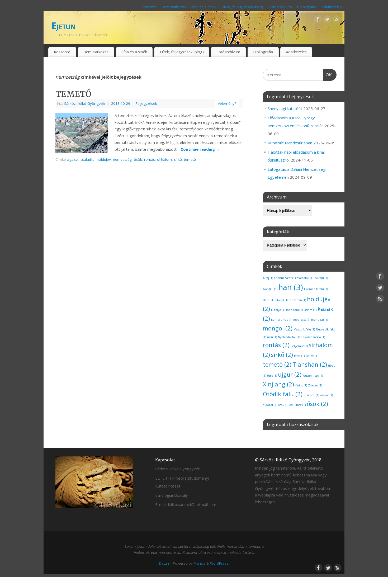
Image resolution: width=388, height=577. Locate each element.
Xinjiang (278, 384)
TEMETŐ (73, 94)
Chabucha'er (285, 278)
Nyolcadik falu (289, 337)
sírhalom (164, 159)
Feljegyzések (146, 103)
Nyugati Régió (313, 337)
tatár (299, 356)
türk (272, 375)
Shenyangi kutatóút (285, 108)
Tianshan (309, 364)
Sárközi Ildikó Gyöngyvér (85, 103)
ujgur (289, 374)
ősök (138, 159)
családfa (87, 159)
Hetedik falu (295, 300)
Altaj (268, 278)
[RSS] (336, 20)
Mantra (199, 563)
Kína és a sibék (203, 6)
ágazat (72, 159)
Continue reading (200, 149)
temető (190, 159)
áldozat (270, 405)
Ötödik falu (282, 394)
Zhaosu (315, 385)
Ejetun (63, 25)
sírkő (178, 159)
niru (272, 337)
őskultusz (297, 405)
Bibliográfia (306, 6)
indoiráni (294, 310)
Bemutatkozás (174, 6)
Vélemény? (227, 103)
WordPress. (219, 563)
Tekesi (312, 356)
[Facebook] (318, 20)
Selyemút (299, 346)
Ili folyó (278, 310)
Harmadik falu (316, 289)
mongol (277, 328)
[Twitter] (327, 20)
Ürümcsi (311, 395)
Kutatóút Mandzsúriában (290, 142)
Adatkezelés (331, 6)
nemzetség (122, 159)
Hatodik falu (273, 300)
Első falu (320, 278)
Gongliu (270, 289)
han (290, 287)
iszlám (310, 310)
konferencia (281, 319)
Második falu (304, 329)
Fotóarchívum (280, 6)
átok (283, 405)
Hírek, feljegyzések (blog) (243, 6)
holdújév (104, 159)
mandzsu (319, 319)
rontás (149, 159)
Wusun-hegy (312, 375)
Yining (301, 385)
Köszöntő (149, 6)
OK (327, 74)
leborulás (301, 319)
